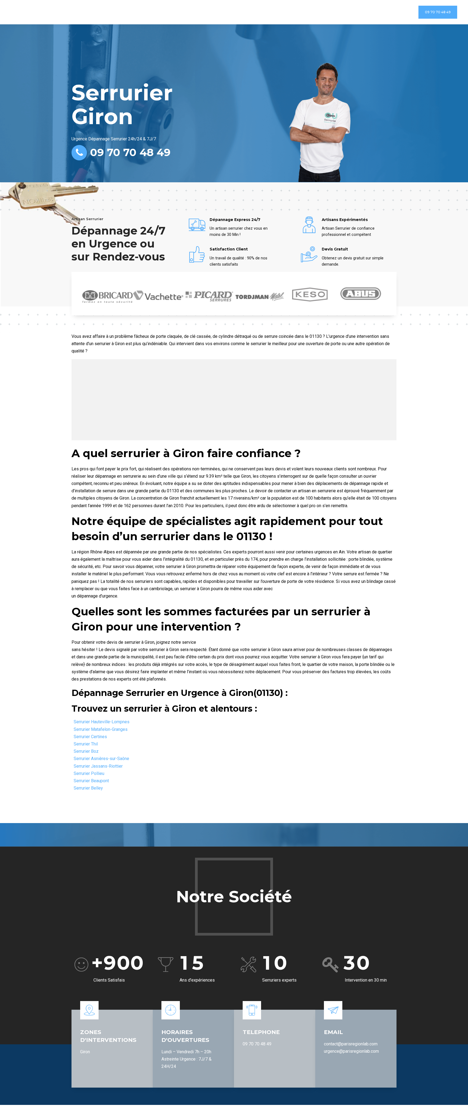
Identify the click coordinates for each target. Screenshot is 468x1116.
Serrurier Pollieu (89, 773)
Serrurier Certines (90, 736)
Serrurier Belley (88, 788)
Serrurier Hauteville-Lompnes (101, 721)
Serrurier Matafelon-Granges (101, 729)
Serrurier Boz (86, 751)
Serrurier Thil (86, 744)
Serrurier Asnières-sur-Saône (101, 758)
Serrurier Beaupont (91, 780)
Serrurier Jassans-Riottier (98, 766)
